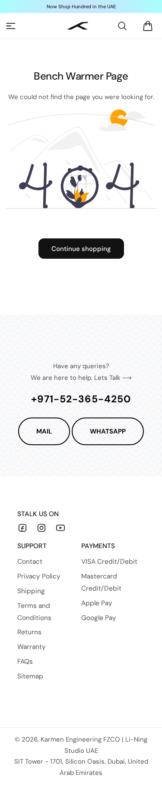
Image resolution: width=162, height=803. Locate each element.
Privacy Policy (38, 576)
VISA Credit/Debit (109, 561)
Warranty (31, 646)
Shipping (31, 591)
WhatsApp (108, 431)
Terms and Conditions (34, 611)
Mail (44, 431)
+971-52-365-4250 (81, 398)
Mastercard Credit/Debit (101, 582)
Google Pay (98, 617)
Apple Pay (96, 603)
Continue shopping (81, 248)
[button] (10, 25)
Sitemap (30, 676)
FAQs (25, 661)
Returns (29, 632)
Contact (29, 561)
